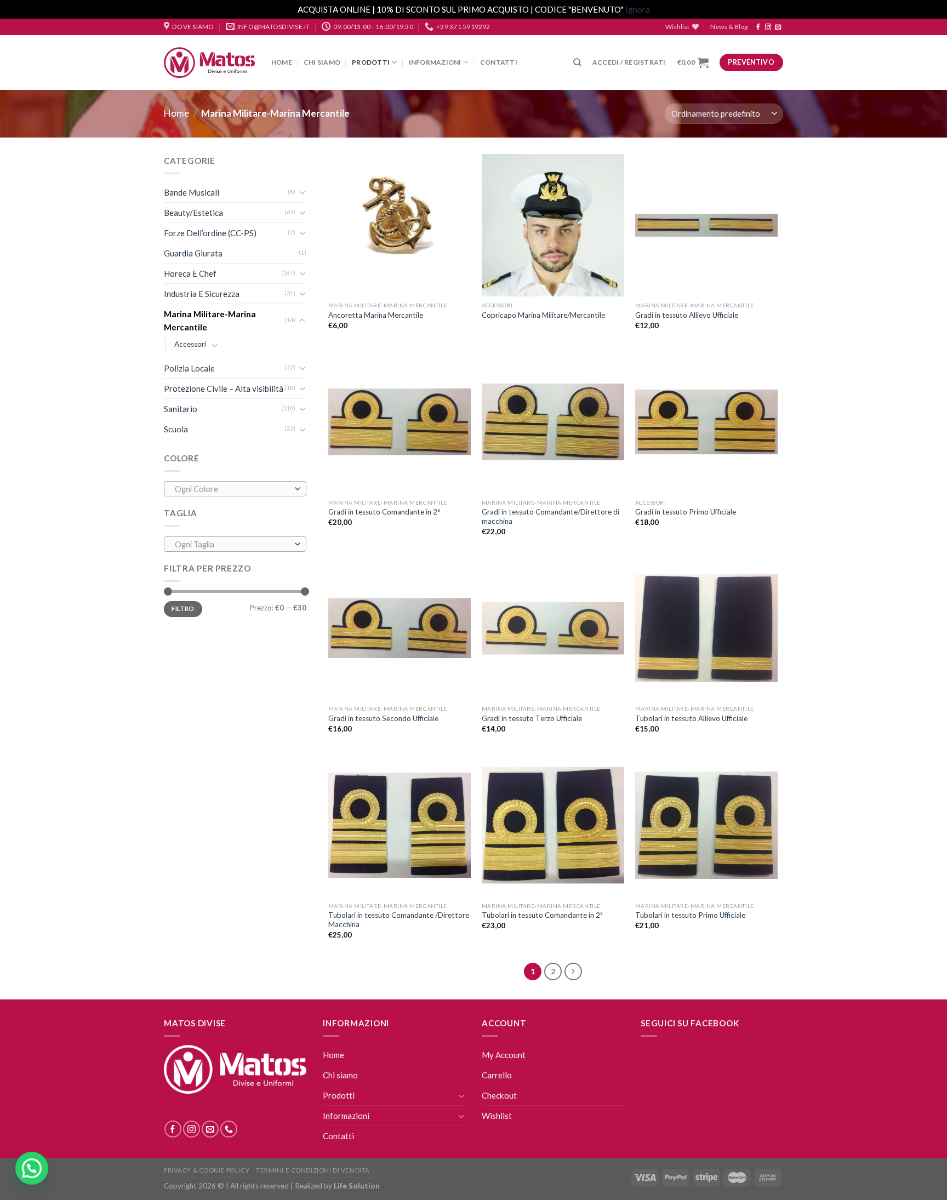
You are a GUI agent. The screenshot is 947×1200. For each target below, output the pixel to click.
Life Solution (357, 1185)
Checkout (499, 1095)
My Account (504, 1055)
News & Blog (729, 26)
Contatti (498, 62)
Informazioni (435, 62)
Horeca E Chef (190, 273)
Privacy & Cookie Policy (206, 1170)
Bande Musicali (191, 192)
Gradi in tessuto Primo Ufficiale (685, 511)
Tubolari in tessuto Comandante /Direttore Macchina (398, 920)
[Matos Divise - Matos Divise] (209, 62)
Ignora (637, 9)
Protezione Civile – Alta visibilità (223, 388)
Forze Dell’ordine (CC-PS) (210, 233)
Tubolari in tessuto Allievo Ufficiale (691, 718)
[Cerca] (577, 62)
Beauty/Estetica (193, 213)
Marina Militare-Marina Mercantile (210, 320)
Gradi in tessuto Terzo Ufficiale (532, 718)
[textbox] (232, 489)
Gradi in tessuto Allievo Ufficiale (686, 315)
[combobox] (235, 488)
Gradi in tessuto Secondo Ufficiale (383, 718)
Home (281, 62)
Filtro (183, 608)
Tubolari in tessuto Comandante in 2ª (542, 915)
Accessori (190, 344)
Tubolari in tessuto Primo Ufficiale (690, 915)
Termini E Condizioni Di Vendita (313, 1170)
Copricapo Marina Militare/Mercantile (543, 315)
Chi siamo (322, 62)
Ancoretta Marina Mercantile (375, 315)
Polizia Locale (189, 368)
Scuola (176, 429)
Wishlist (497, 1116)
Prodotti (371, 62)
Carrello (497, 1075)
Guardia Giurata (193, 253)
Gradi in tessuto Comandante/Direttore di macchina (550, 516)
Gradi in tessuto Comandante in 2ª (384, 511)
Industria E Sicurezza (201, 294)
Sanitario (180, 409)
